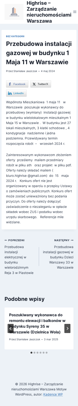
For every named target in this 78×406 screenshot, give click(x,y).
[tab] (31, 353)
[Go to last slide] (11, 328)
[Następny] (67, 328)
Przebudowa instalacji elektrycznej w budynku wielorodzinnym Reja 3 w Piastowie (19, 257)
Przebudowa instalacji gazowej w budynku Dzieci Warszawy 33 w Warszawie (58, 254)
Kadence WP (53, 394)
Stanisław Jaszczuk (25, 71)
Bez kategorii (15, 36)
